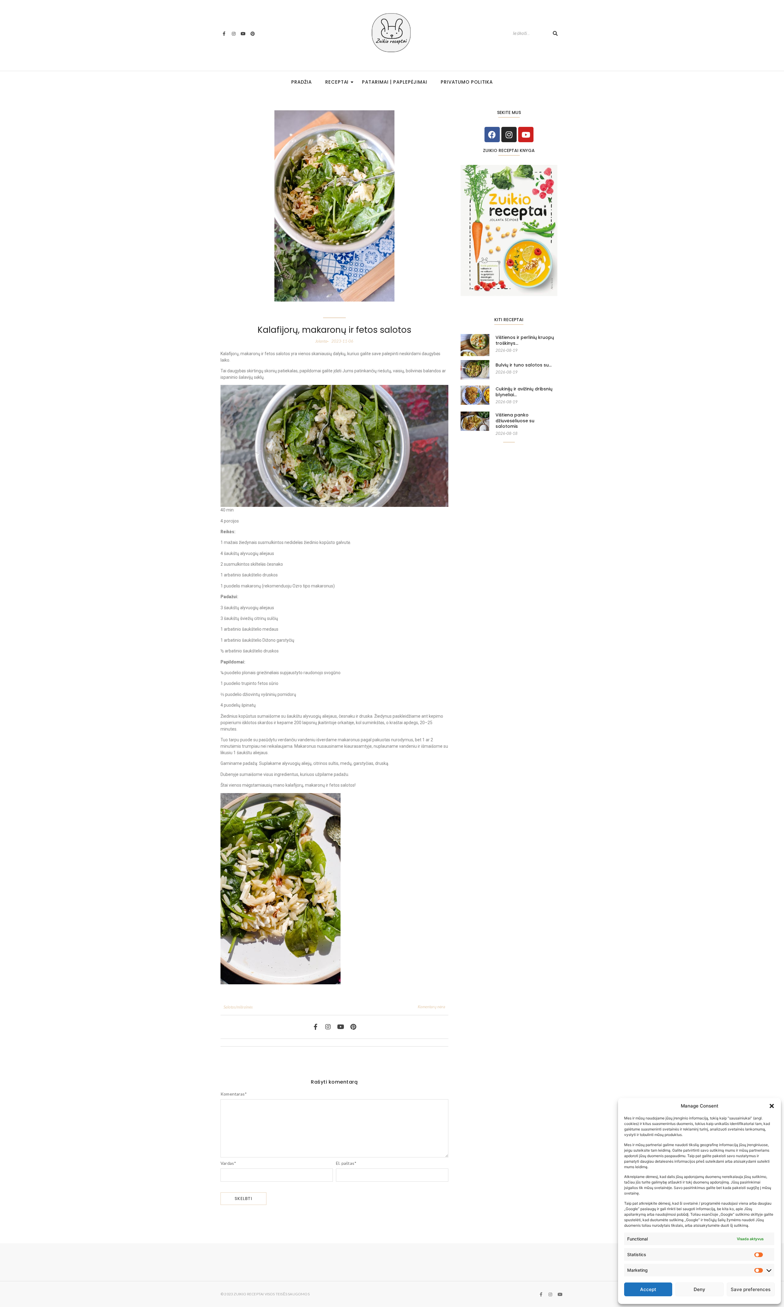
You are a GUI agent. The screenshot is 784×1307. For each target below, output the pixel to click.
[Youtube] (243, 33)
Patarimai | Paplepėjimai (394, 82)
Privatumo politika (467, 82)
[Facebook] (492, 134)
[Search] (555, 33)
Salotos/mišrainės (238, 1007)
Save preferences (751, 1289)
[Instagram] (233, 33)
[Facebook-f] (224, 33)
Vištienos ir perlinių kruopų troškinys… (525, 340)
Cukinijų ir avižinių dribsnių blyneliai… (524, 391)
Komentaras (234, 1094)
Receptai (337, 82)
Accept (648, 1289)
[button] (772, 1106)
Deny (699, 1289)
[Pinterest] (252, 33)
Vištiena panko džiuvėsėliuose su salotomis (515, 420)
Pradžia (301, 82)
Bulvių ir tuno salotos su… (524, 365)
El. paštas (346, 1163)
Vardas (228, 1163)
